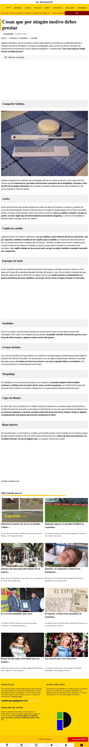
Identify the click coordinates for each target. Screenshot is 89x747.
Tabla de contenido (16, 57)
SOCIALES (37, 8)
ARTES (47, 8)
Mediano (24, 38)
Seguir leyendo (17, 696)
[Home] (81, 746)
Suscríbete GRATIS (79, 739)
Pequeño (13, 38)
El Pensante (44, 2)
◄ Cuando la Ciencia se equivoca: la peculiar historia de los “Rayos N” (25, 13)
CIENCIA (28, 8)
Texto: (4, 38)
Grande (34, 38)
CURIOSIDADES (82, 8)
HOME (9, 7)
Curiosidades (8, 34)
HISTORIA (17, 8)
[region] (44, 79)
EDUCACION (69, 8)
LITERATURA (57, 8)
